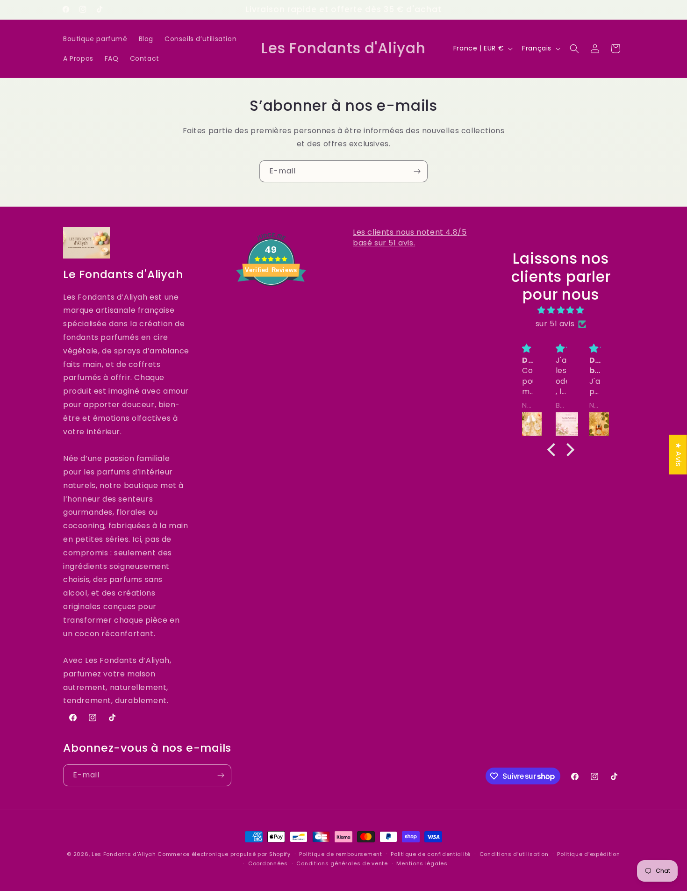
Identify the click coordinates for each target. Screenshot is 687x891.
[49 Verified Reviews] (271, 302)
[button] (574, 48)
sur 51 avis (555, 323)
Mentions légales (421, 863)
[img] (560, 310)
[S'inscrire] (417, 171)
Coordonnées (268, 863)
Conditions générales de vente (341, 863)
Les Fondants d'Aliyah (124, 854)
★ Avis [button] (678, 454)
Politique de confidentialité (431, 854)
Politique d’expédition (588, 854)
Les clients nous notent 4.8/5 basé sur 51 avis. (409, 237)
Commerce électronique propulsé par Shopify (223, 854)
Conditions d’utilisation (514, 854)
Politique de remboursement (340, 854)
